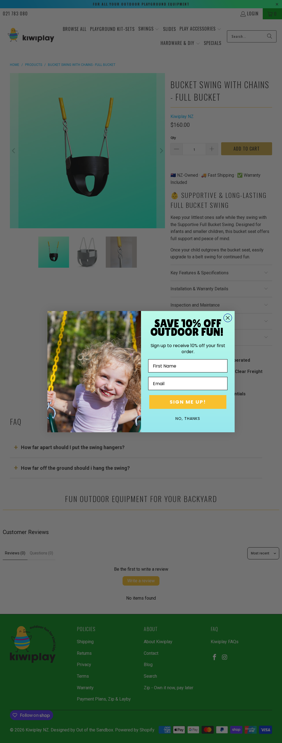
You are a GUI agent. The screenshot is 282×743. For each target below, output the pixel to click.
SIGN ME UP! (188, 401)
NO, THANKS (187, 418)
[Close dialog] (228, 318)
